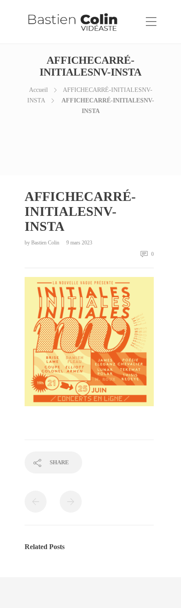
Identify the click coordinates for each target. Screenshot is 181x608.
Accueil (38, 90)
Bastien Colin (46, 243)
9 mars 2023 (79, 243)
